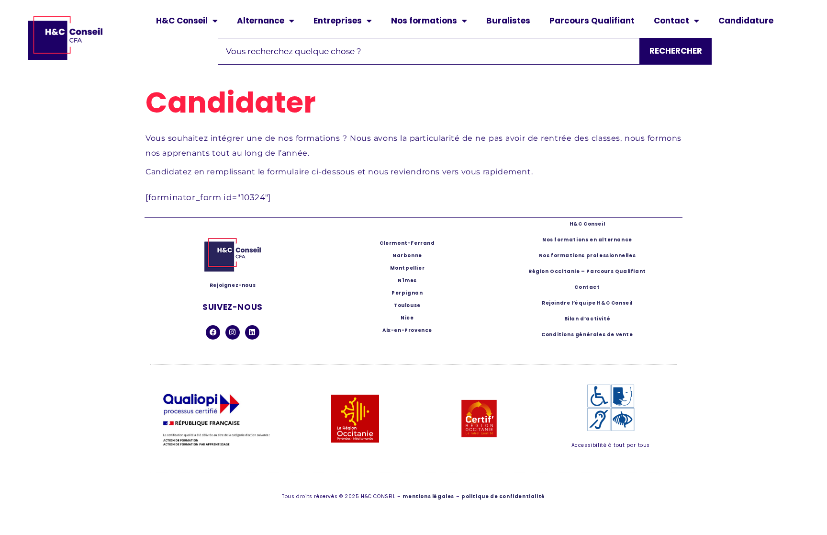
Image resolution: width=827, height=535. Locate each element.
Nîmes (407, 280)
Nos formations (424, 20)
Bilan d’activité (587, 318)
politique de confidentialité (503, 496)
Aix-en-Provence (407, 330)
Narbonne (407, 255)
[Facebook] (213, 332)
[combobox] (429, 51)
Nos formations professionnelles (587, 255)
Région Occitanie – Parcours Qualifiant (587, 271)
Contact (671, 20)
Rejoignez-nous (233, 285)
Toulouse (407, 305)
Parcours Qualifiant (592, 20)
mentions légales (428, 496)
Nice (407, 317)
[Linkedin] (252, 332)
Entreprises (337, 20)
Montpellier (407, 268)
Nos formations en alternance (587, 239)
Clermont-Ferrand (407, 243)
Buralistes (508, 20)
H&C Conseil (182, 20)
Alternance (260, 20)
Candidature (745, 20)
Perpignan (407, 292)
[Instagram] (232, 332)
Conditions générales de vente (587, 334)
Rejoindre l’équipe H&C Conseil (587, 303)
